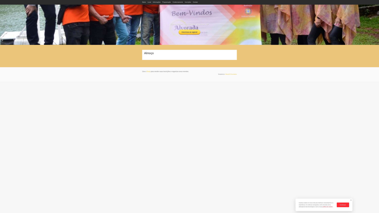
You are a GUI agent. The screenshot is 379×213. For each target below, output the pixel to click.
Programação (166, 2)
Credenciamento (178, 2)
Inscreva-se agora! (189, 32)
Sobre (144, 2)
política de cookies (328, 206)
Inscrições (188, 2)
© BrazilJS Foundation (231, 74)
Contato (195, 2)
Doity (148, 71)
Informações (157, 2)
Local (149, 2)
